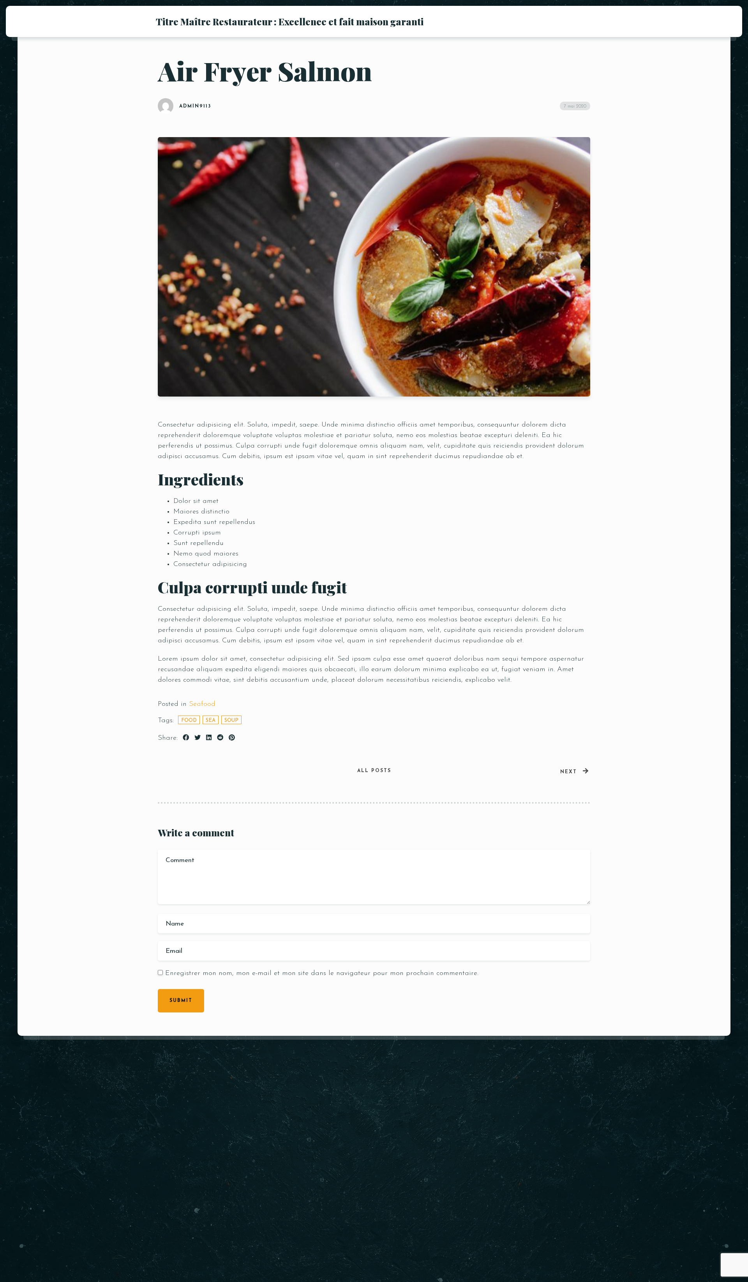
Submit (180, 1000)
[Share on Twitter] (197, 738)
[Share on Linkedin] (209, 738)
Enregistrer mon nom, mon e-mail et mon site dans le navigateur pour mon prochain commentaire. (321, 973)
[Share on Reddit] (220, 738)
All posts (374, 771)
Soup (231, 720)
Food (189, 720)
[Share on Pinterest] (232, 738)
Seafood (202, 704)
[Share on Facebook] (186, 738)
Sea (210, 720)
